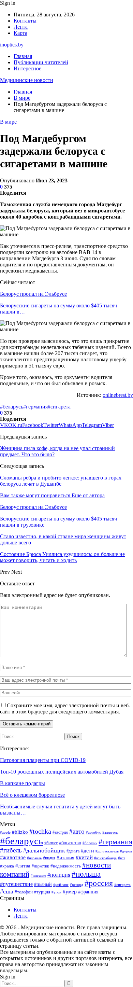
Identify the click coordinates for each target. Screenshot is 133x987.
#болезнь (90, 843)
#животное (13, 857)
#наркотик (40, 866)
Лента (21, 27)
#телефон (24, 891)
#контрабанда (105, 858)
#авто (77, 831)
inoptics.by (12, 44)
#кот (121, 858)
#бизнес (51, 843)
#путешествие (16, 884)
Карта (20, 33)
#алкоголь (110, 832)
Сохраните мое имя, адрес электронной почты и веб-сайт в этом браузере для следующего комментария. (65, 708)
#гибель (11, 850)
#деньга (72, 851)
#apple (5, 832)
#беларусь (11, 406)
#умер (70, 892)
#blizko (20, 832)
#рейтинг (61, 884)
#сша (6, 891)
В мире (8, 122)
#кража (7, 865)
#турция (42, 892)
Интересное (27, 68)
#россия (99, 883)
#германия (35, 406)
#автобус (93, 832)
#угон (56, 892)
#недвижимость (65, 865)
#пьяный (43, 884)
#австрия (60, 832)
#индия (49, 858)
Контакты (25, 21)
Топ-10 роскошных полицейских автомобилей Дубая (61, 772)
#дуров (126, 851)
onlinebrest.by (118, 395)
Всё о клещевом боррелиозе (32, 795)
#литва (22, 865)
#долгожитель (107, 851)
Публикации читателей (41, 62)
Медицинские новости (26, 80)
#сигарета (59, 406)
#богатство (70, 842)
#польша (86, 874)
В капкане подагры (22, 783)
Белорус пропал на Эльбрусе (33, 294)
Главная (23, 56)
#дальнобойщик (44, 850)
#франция (88, 891)
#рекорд (76, 885)
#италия (65, 857)
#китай (84, 857)
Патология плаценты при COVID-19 (43, 760)
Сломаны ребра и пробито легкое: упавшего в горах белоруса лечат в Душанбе (60, 481)
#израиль (34, 858)
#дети (87, 850)
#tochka (40, 831)
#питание (38, 875)
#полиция (58, 875)
